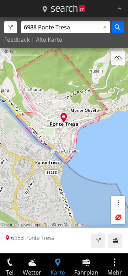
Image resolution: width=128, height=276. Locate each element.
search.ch (13, 224)
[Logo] (68, 8)
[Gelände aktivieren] (118, 58)
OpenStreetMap (57, 224)
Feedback (17, 40)
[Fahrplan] (115, 241)
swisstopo (32, 224)
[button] (63, 117)
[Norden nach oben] (118, 75)
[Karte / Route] (45, 9)
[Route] (98, 241)
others (79, 224)
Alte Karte (49, 40)
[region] (64, 135)
